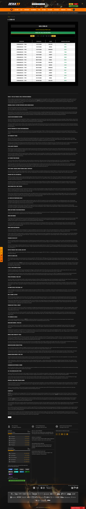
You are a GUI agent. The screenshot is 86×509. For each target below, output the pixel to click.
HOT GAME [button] (16, 9)
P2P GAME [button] (44, 9)
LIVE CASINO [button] (50, 9)
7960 (65, 52)
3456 (65, 65)
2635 (65, 49)
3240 (65, 75)
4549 (65, 54)
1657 (65, 44)
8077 (65, 78)
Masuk (71, 4)
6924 (65, 59)
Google (35, 4)
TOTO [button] (39, 9)
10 (50, 36)
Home (9, 16)
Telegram (42, 4)
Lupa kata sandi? (60, 5)
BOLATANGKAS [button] (33, 9)
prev (32, 36)
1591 (65, 72)
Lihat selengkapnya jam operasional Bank (17, 480)
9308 (65, 57)
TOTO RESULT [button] (56, 9)
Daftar (76, 4)
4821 (65, 70)
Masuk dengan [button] (34, 2)
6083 (65, 47)
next (53, 36)
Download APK (73, 6)
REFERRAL (69, 9)
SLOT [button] (21, 9)
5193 (65, 62)
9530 (65, 80)
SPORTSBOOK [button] (26, 9)
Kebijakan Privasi (47, 507)
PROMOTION (63, 9)
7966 (65, 67)
